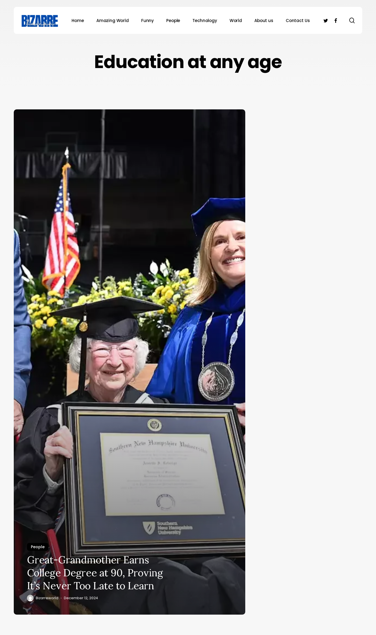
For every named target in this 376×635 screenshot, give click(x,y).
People (38, 547)
